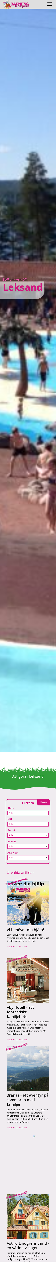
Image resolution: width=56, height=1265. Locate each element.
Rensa (43, 802)
